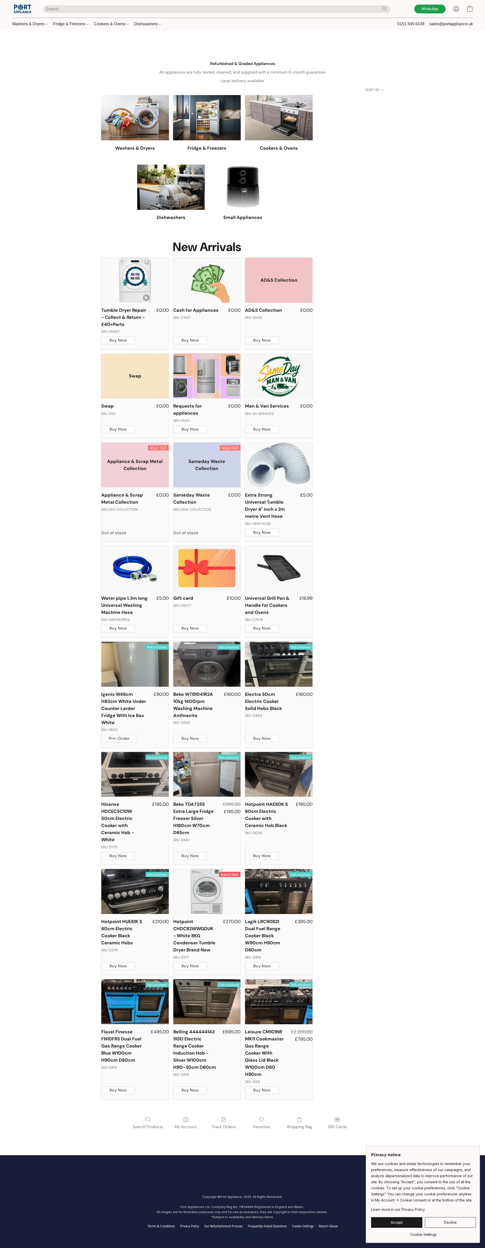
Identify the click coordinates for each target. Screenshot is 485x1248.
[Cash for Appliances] (207, 280)
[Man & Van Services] (278, 376)
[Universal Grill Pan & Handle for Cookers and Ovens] (278, 568)
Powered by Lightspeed (242, 1234)
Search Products (148, 1126)
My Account (186, 1126)
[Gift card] (207, 568)
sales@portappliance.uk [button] (451, 24)
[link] (423, 1233)
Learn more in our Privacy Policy (398, 1209)
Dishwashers (146, 24)
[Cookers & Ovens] (279, 117)
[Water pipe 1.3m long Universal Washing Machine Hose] (135, 568)
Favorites (261, 1126)
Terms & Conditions (161, 1226)
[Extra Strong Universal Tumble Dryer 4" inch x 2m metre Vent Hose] (278, 464)
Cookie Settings (303, 1226)
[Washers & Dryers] (135, 117)
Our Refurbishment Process (223, 1226)
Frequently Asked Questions (267, 1226)
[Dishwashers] (171, 187)
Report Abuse (328, 1226)
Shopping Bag (299, 1126)
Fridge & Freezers (69, 24)
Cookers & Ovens (110, 24)
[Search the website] (384, 8)
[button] (22, 9)
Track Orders (224, 1126)
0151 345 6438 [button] (410, 24)
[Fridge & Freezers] (207, 117)
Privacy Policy (189, 1226)
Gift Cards (337, 1126)
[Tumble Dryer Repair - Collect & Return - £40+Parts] (135, 280)
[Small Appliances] (243, 187)
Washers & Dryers (28, 24)
